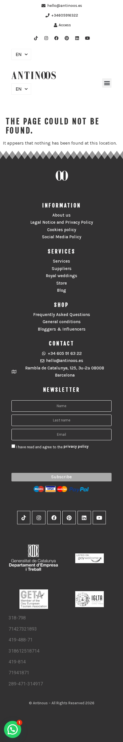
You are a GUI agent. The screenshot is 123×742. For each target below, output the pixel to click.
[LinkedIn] (77, 38)
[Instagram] (46, 38)
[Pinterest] (66, 38)
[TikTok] (36, 38)
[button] (107, 83)
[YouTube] (87, 38)
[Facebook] (56, 38)
